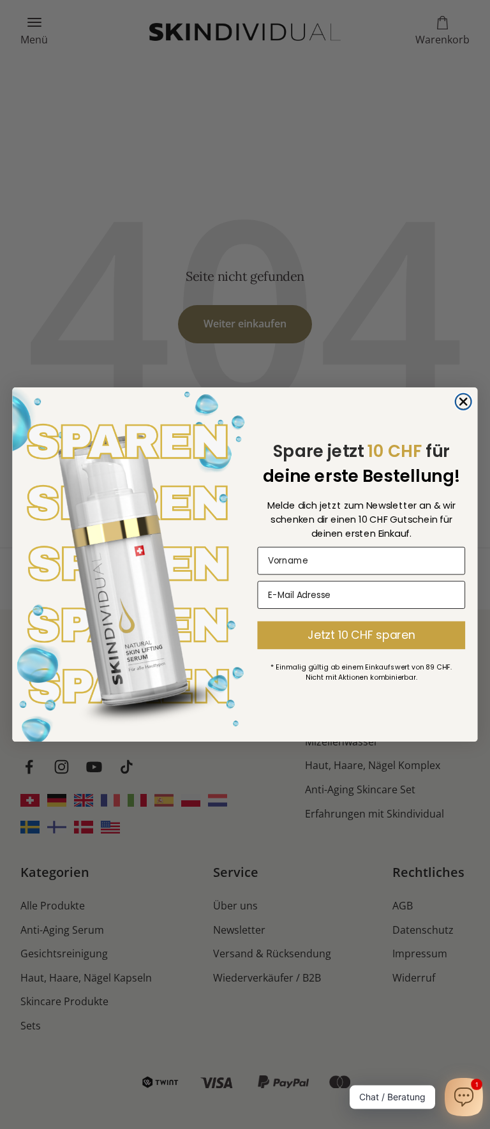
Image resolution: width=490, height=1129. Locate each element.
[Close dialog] (463, 402)
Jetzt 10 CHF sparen (361, 634)
